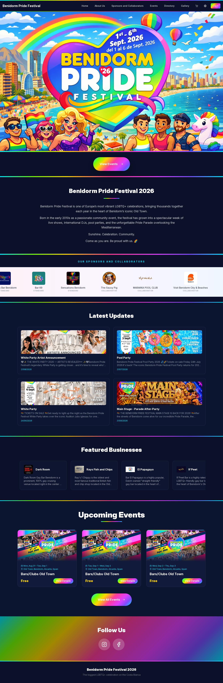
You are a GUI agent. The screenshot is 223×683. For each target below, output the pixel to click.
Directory (169, 5)
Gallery (185, 5)
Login (215, 6)
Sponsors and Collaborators (127, 5)
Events (154, 5)
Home (85, 5)
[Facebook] (119, 644)
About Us (100, 5)
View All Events (109, 599)
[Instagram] (104, 644)
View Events (109, 164)
